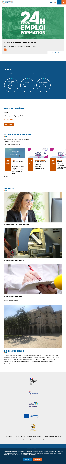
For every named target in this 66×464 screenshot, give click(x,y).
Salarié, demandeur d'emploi (27, 85)
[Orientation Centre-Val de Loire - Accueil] (6, 2)
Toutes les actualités (11, 301)
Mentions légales (31, 448)
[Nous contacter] (55, 2)
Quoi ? (6, 113)
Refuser (27, 459)
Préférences (32, 454)
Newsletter (51, 2)
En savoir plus (8, 364)
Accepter (37, 459)
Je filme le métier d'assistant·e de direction (16, 224)
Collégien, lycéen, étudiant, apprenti (11, 85)
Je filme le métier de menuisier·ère (14, 260)
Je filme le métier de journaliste (13, 296)
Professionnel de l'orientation (43, 85)
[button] (49, 52)
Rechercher (8, 124)
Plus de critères (8, 119)
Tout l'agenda (8, 177)
